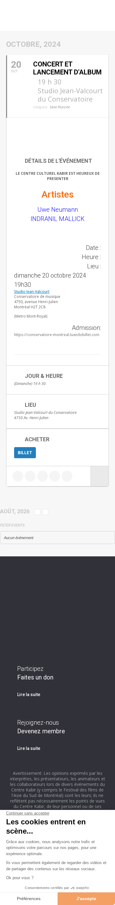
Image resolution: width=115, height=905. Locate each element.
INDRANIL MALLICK (58, 218)
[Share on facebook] (18, 476)
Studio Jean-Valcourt (31, 291)
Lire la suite (28, 694)
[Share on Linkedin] (42, 476)
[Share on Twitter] (30, 476)
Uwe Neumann (57, 209)
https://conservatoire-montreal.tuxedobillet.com (56, 334)
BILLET (25, 452)
